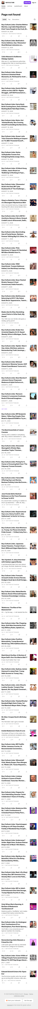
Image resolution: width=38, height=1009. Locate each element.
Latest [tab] (4, 19)
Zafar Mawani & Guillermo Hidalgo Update (11, 58)
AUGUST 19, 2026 (7, 111)
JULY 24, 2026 (5, 582)
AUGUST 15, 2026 (7, 175)
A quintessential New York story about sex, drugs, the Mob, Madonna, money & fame (14, 565)
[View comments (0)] (11, 36)
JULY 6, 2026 (5, 879)
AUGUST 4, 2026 (6, 353)
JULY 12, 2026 (5, 783)
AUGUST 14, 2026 (7, 191)
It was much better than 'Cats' (10, 660)
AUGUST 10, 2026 (7, 255)
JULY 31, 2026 (5, 421)
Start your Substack (14, 1000)
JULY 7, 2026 (5, 863)
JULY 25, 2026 (5, 534)
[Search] (35, 19)
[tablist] (10, 19)
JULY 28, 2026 (5, 485)
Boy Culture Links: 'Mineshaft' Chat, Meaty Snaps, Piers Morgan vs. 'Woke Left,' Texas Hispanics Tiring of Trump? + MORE (14, 762)
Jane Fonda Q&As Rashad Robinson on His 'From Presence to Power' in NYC (13, 496)
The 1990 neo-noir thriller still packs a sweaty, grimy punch (13, 320)
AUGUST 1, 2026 (6, 401)
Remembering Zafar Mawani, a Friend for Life (13, 941)
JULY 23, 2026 (5, 598)
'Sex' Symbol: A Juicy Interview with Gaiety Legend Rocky (13, 561)
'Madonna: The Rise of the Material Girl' (11, 609)
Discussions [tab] (15, 19)
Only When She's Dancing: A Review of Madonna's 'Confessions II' (12, 906)
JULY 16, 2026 (5, 708)
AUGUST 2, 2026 (6, 385)
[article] (19, 30)
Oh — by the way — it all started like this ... (14, 613)
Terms (31, 994)
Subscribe (27, 2)
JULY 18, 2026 (5, 676)
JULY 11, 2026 (5, 799)
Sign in (34, 2)
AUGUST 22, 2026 (7, 47)
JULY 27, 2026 (5, 518)
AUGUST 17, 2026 (7, 143)
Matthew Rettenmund (15, 33)
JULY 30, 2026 (5, 453)
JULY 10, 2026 (5, 815)
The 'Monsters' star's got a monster (12, 722)
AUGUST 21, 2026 (7, 79)
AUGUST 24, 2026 (7, 31)
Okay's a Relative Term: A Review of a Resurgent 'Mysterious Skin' (14, 201)
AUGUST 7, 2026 (6, 287)
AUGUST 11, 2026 (7, 239)
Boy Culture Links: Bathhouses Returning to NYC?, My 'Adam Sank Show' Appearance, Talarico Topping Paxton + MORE (14, 298)
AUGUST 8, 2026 (6, 271)
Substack (10, 1005)
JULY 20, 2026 (5, 646)
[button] (3, 6)
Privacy (26, 994)
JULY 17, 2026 (5, 692)
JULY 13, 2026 (5, 767)
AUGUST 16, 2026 (7, 159)
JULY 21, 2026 (5, 630)
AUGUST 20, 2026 (7, 95)
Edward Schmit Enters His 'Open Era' (13, 973)
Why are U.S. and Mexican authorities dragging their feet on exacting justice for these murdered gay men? (13, 62)
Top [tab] (9, 19)
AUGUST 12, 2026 (7, 223)
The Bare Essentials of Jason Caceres (12, 431)
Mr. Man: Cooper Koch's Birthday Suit (13, 718)
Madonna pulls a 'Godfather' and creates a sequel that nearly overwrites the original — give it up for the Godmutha (14, 912)
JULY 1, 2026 (5, 962)
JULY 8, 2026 (5, 847)
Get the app (28, 1000)
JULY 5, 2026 (5, 895)
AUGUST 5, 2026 (6, 337)
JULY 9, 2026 (5, 831)
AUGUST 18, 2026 (7, 127)
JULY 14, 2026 (5, 751)
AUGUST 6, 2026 (6, 303)
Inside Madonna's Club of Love (13, 731)
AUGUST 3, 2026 (6, 369)
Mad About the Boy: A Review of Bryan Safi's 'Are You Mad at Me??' (14, 656)
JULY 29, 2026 (5, 469)
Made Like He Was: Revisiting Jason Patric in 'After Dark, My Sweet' (12, 314)
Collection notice (19, 996)
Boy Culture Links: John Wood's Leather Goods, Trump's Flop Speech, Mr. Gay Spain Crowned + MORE (14, 687)
